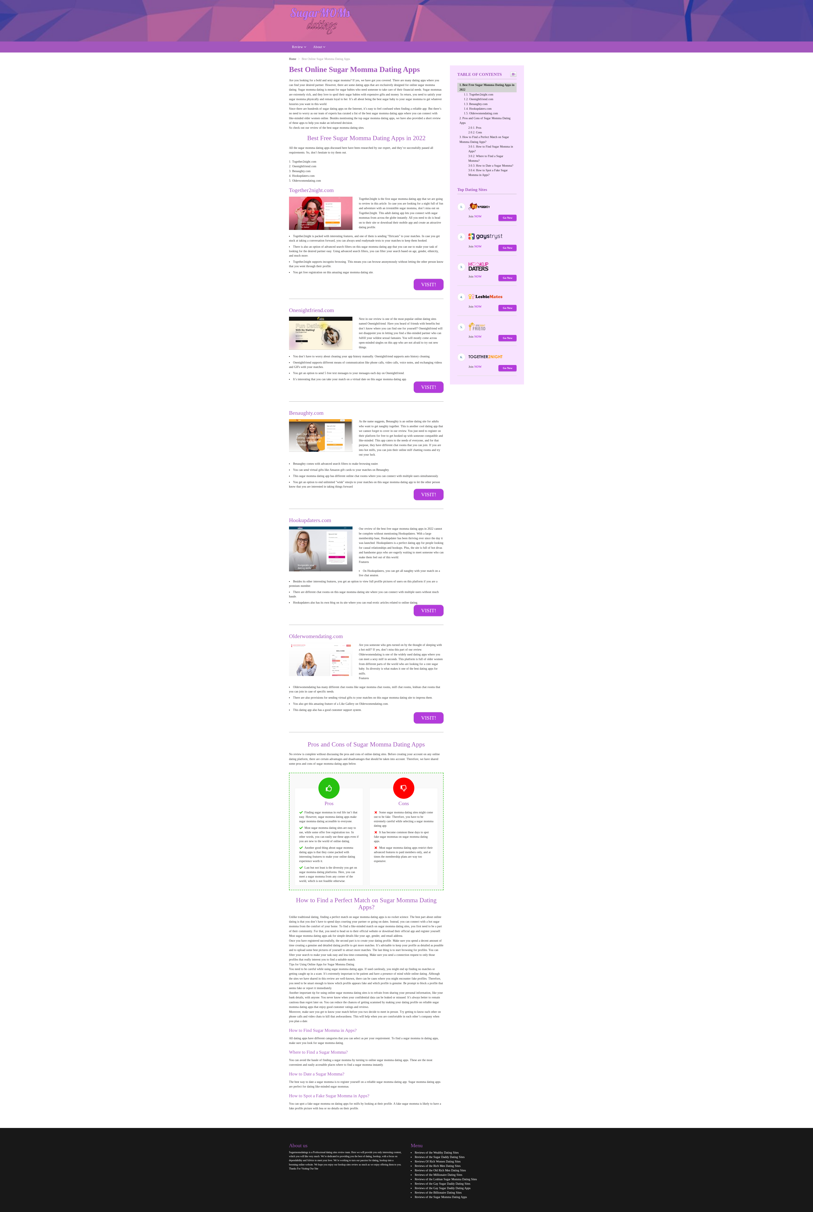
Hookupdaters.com (480, 108)
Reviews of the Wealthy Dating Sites (437, 1152)
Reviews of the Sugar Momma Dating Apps (441, 1197)
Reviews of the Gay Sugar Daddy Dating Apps (442, 1188)
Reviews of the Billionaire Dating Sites (438, 1192)
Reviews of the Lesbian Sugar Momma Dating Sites (446, 1179)
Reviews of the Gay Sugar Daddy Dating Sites (442, 1183)
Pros (478, 127)
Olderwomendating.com (483, 113)
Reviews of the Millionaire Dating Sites (438, 1174)
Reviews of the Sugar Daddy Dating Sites (440, 1157)
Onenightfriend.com (481, 99)
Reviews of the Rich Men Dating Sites (437, 1166)
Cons (479, 132)
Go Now (507, 217)
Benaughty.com (478, 104)
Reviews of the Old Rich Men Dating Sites (440, 1170)
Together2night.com (481, 94)
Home (292, 59)
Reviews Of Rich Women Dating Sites (437, 1161)
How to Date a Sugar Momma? (494, 165)
